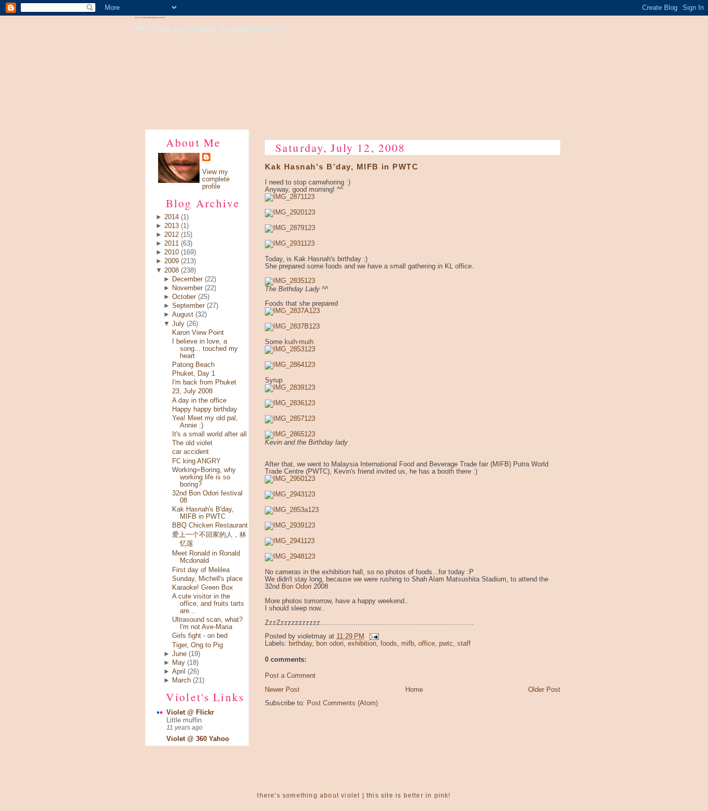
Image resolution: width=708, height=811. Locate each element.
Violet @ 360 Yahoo (197, 739)
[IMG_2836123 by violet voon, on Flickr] (290, 403)
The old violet (192, 443)
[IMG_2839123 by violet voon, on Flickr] (290, 387)
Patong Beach (193, 364)
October (184, 297)
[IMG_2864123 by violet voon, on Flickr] (290, 364)
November (187, 288)
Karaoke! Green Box (202, 587)
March (181, 680)
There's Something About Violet (150, 18)
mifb (407, 643)
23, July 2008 (192, 391)
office (426, 643)
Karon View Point (198, 332)
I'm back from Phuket (204, 382)
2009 (171, 261)
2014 (171, 217)
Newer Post (282, 689)
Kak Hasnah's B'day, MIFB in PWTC (203, 513)
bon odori (330, 643)
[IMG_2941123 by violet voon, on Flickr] (290, 541)
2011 (171, 243)
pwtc (446, 643)
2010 (171, 252)
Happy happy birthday (204, 409)
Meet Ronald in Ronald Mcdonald (206, 557)
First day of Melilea (201, 570)
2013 (171, 226)
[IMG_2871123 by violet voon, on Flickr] (290, 197)
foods (388, 643)
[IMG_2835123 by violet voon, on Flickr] (290, 280)
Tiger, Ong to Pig (197, 645)
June (179, 654)
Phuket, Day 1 (193, 373)
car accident (190, 452)
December (187, 279)
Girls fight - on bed (200, 635)
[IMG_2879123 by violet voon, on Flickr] (290, 228)
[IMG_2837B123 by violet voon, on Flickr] (292, 326)
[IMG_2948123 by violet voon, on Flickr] (290, 556)
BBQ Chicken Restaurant (210, 525)
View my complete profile (216, 179)
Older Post (544, 689)
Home (414, 689)
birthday (300, 643)
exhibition (362, 643)
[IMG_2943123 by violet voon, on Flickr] (290, 494)
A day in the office (199, 400)
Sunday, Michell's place (207, 578)
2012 (171, 234)
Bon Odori (296, 586)
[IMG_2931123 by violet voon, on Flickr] (290, 243)
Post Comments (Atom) (342, 703)
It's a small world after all (209, 434)
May (178, 662)
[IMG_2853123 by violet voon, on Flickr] (290, 349)
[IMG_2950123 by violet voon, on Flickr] (290, 478)
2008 (171, 270)
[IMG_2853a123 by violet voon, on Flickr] (292, 510)
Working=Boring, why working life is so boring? (204, 477)
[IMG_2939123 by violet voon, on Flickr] (290, 525)
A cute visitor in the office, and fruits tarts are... (208, 604)
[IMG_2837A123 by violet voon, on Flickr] (292, 311)
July (178, 324)
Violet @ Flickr (190, 712)
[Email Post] (372, 636)
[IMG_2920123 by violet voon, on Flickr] (290, 212)
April (179, 671)
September (188, 305)
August (182, 314)
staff (464, 643)
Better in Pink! (427, 795)
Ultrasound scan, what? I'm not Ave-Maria (207, 623)
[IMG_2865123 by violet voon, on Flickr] (290, 434)
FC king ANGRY (196, 461)
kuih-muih (299, 342)
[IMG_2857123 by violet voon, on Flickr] (290, 418)
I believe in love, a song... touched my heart (205, 349)
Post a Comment (290, 675)
